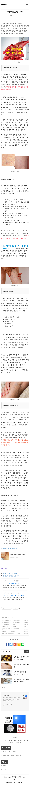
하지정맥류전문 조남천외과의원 (13, 595)
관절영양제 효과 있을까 (9, 573)
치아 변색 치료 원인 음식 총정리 (9, 631)
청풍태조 (4, 5)
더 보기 (26, 651)
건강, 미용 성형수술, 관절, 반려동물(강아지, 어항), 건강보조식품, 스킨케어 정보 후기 (11, 699)
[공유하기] (7, 608)
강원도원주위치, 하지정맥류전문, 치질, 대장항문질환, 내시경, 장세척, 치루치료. (15, 598)
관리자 (4, 765)
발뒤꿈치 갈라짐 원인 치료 (10, 576)
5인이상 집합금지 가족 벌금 (10, 751)
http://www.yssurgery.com (9, 593)
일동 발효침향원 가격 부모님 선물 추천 (10, 622)
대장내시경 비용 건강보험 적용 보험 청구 (11, 633)
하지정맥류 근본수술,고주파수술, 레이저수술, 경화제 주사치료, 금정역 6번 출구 (14, 586)
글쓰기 (4, 769)
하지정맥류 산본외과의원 (11, 583)
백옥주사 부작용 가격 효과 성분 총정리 (10, 620)
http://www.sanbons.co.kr (9, 581)
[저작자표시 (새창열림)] (19, 608)
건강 (11, 15)
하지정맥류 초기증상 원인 (15, 12)
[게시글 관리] (10, 608)
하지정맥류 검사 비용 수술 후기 (9, 548)
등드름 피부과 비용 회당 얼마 (8, 624)
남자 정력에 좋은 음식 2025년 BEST (10, 626)
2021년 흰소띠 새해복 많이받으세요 (12, 755)
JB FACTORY (19, 782)
